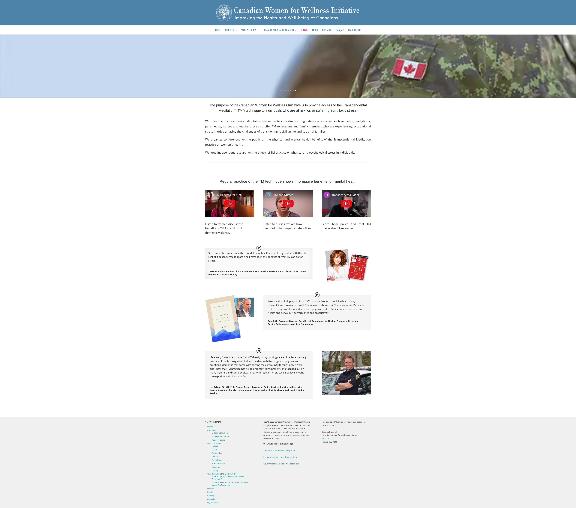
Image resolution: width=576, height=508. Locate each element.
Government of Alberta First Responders (281, 463)
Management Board (221, 436)
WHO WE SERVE (249, 30)
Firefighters (217, 460)
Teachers (216, 456)
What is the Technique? (228, 477)
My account (354, 30)
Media (315, 30)
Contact (326, 30)
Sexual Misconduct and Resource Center (281, 457)
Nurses (215, 445)
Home (218, 30)
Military (215, 470)
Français (339, 30)
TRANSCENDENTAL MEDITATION (279, 30)
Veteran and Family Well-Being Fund (279, 450)
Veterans (216, 467)
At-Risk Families (218, 463)
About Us (229, 30)
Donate (304, 30)
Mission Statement (220, 432)
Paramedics (217, 453)
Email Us (325, 438)
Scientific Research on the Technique (230, 483)
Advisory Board (218, 439)
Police (214, 449)
